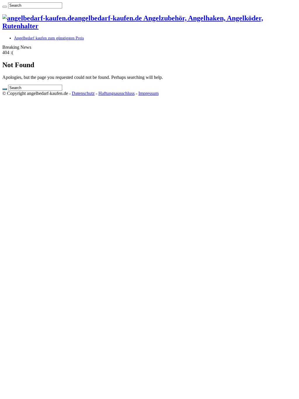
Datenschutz (83, 93)
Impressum (148, 93)
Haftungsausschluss (116, 93)
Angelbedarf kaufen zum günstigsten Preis (49, 38)
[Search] (4, 7)
